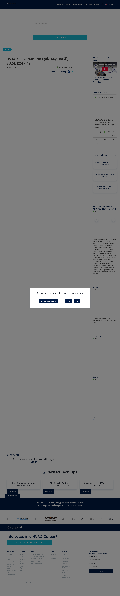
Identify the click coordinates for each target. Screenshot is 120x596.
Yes (69, 301)
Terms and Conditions (48, 301)
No (77, 301)
